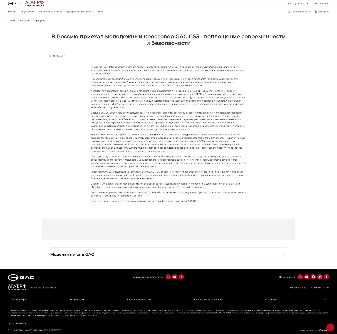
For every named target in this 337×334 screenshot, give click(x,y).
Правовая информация (17, 323)
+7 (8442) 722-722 (320, 287)
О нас (100, 11)
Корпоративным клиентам (79, 11)
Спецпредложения (301, 11)
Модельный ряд (19, 299)
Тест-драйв (323, 11)
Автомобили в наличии (50, 11)
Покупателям (27, 11)
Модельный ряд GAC (72, 254)
